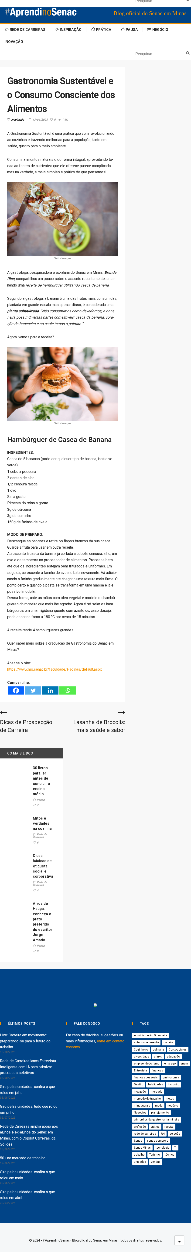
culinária (158, 1049)
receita (169, 1126)
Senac (138, 1140)
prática (155, 1126)
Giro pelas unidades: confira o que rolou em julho (27, 1089)
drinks (158, 1056)
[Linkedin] (50, 690)
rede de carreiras (145, 1133)
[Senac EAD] (113, 987)
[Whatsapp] (67, 690)
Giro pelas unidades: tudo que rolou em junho (28, 1109)
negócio (172, 1105)
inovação (140, 1091)
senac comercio (157, 1140)
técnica (169, 1154)
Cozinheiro (141, 1049)
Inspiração (17, 119)
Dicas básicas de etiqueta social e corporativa (43, 866)
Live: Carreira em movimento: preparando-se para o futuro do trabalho (25, 1041)
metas (170, 1098)
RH (163, 1133)
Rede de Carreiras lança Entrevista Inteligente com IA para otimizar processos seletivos (28, 1067)
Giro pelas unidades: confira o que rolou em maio (27, 1175)
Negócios (140, 1112)
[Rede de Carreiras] (152, 987)
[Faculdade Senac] (78, 987)
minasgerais (142, 1105)
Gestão (138, 1084)
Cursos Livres (178, 1049)
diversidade (141, 1056)
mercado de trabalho (147, 1098)
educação (173, 1056)
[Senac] (43, 987)
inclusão (173, 1084)
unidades (140, 1161)
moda (159, 1105)
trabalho (139, 1154)
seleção (175, 1133)
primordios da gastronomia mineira (156, 1119)
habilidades (155, 1084)
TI (175, 1147)
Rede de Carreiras (40, 836)
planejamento (160, 1112)
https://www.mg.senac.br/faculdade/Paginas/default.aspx (54, 669)
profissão (140, 1126)
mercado (156, 1091)
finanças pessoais (146, 1077)
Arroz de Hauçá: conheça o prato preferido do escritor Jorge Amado (42, 921)
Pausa (40, 799)
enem (184, 1063)
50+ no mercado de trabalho (22, 1158)
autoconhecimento (146, 1042)
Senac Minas (142, 1147)
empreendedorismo (146, 1063)
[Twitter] (33, 690)
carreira (169, 1042)
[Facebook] (16, 690)
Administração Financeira (150, 1035)
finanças (157, 1070)
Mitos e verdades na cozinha (42, 823)
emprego (170, 1063)
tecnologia (162, 1147)
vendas (155, 1161)
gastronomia (171, 1077)
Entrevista (140, 1070)
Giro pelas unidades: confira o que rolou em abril (27, 1195)
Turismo (154, 1154)
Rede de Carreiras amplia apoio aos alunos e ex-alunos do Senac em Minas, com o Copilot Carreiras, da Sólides (29, 1135)
